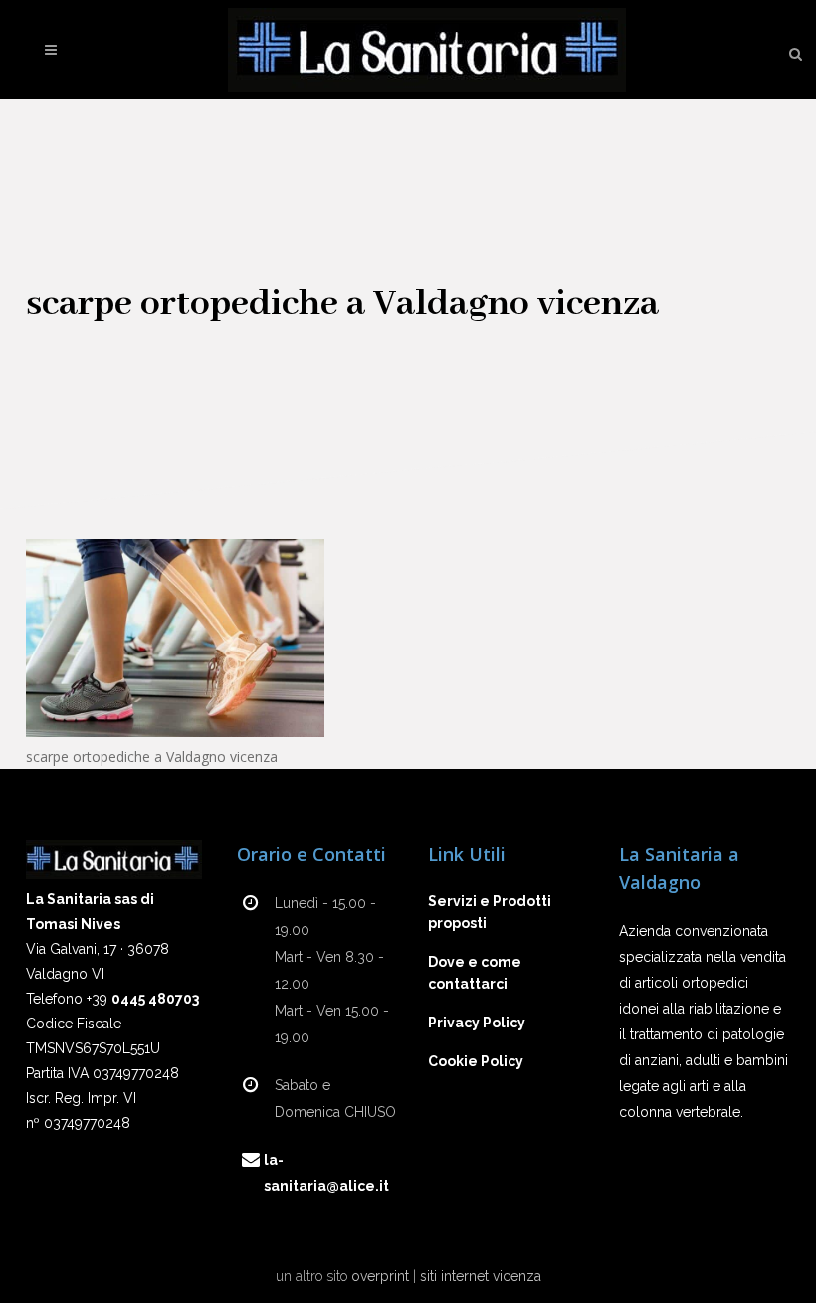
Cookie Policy (475, 1061)
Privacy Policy (476, 1022)
